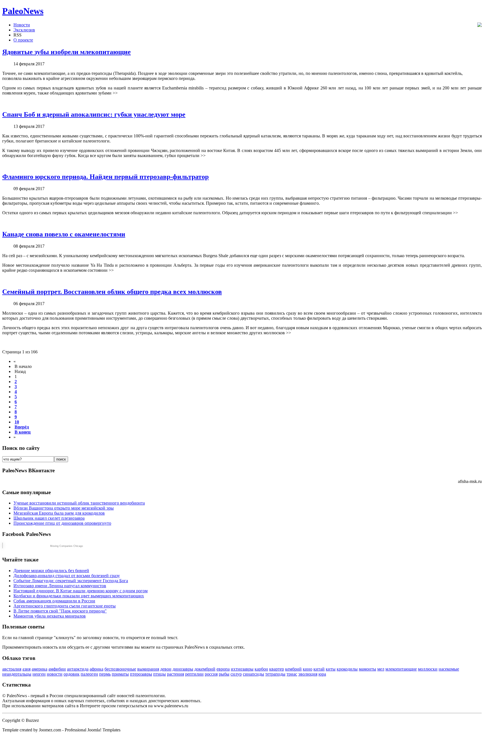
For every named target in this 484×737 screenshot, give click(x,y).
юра (322, 674)
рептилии (194, 674)
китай (319, 669)
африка (96, 669)
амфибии (57, 669)
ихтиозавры (242, 669)
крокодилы (347, 669)
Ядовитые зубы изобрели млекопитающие (66, 52)
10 (17, 422)
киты (331, 669)
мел (380, 669)
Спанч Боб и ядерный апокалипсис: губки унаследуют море (93, 114)
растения (175, 674)
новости (54, 674)
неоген (39, 674)
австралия (11, 669)
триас (292, 674)
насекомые (449, 669)
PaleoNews (22, 11)
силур (236, 674)
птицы (159, 674)
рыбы (224, 674)
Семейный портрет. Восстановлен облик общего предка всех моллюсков (112, 291)
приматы (120, 674)
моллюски (428, 669)
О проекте (23, 40)
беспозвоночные (120, 669)
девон (165, 669)
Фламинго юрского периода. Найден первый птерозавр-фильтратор (105, 176)
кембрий (293, 669)
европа (223, 669)
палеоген (89, 674)
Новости (21, 24)
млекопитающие (401, 669)
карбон (261, 669)
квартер (276, 669)
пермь (105, 674)
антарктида (78, 669)
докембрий (204, 669)
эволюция (307, 674)
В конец (23, 432)
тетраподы (275, 674)
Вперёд (22, 427)
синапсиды (253, 674)
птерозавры (141, 674)
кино (307, 669)
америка (39, 669)
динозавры (183, 669)
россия (211, 674)
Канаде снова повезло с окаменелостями (63, 234)
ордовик (72, 674)
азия (26, 669)
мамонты (367, 669)
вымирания (148, 669)
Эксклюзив (24, 29)
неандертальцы (16, 674)
